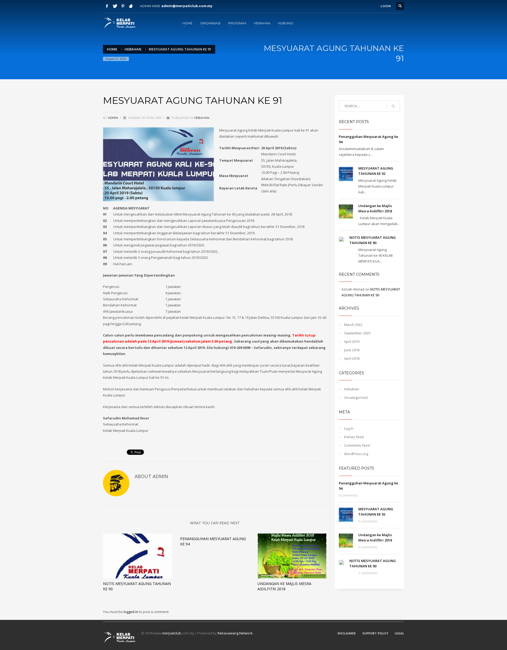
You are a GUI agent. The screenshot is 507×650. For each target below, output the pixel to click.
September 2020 (357, 333)
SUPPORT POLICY (375, 633)
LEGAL (399, 633)
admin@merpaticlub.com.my (186, 6)
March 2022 (353, 324)
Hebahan (133, 49)
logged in (131, 611)
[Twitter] (115, 6)
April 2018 (351, 358)
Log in (348, 428)
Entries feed (354, 436)
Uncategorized (356, 397)
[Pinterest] (123, 6)
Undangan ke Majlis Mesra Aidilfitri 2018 (284, 586)
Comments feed (357, 445)
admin (113, 118)
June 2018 (351, 350)
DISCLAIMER (346, 633)
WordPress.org (356, 453)
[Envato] (131, 6)
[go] (393, 106)
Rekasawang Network (235, 633)
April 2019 (351, 341)
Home (112, 49)
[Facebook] (107, 6)
